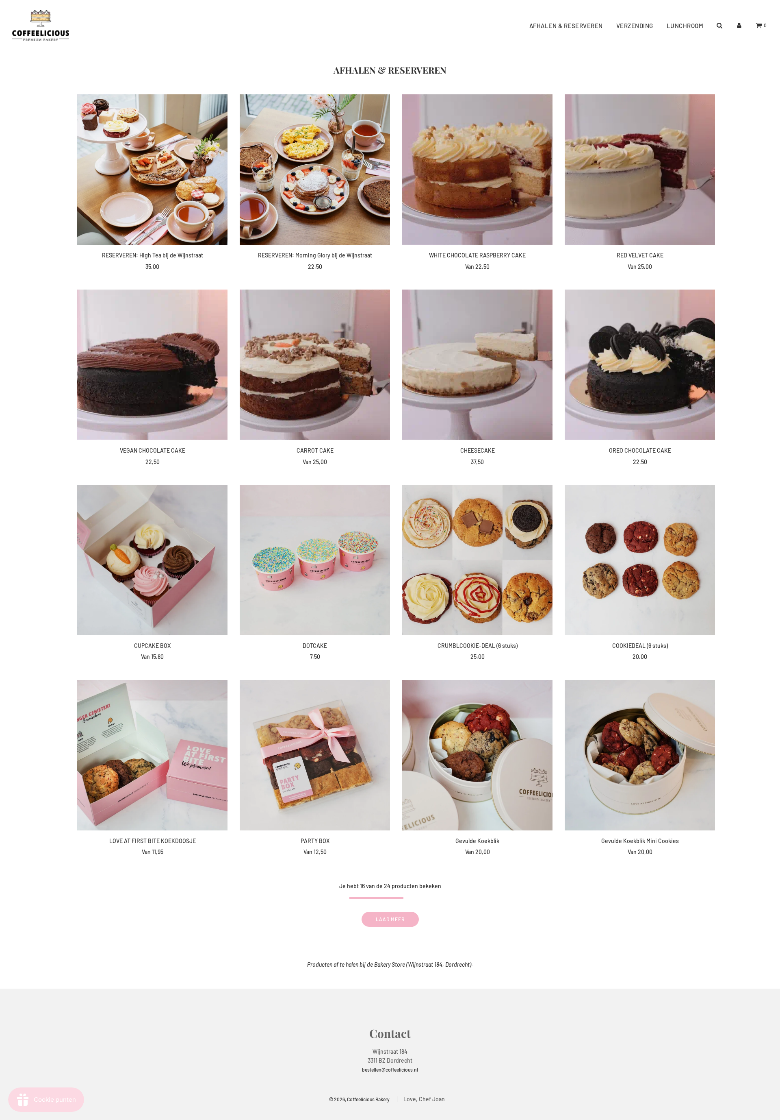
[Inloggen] (739, 25)
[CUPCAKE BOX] (152, 560)
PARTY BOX (315, 840)
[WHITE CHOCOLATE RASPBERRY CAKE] (477, 169)
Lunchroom (685, 25)
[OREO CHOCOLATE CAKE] (640, 365)
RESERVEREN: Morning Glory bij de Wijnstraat (315, 255)
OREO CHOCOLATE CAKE (640, 450)
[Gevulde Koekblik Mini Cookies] (640, 755)
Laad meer (390, 919)
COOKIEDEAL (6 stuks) (640, 645)
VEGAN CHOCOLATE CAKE (152, 450)
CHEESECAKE (477, 450)
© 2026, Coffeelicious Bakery (359, 1099)
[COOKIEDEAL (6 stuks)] (640, 560)
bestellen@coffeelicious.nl (390, 1069)
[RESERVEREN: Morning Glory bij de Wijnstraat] (315, 169)
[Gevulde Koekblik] (477, 755)
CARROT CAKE (315, 450)
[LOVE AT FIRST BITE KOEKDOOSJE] (152, 755)
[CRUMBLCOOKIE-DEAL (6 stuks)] (477, 560)
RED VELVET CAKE (640, 255)
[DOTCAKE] (315, 560)
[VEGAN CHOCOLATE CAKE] (152, 365)
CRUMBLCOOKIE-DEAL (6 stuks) (478, 645)
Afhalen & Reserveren (566, 25)
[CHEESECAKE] (477, 365)
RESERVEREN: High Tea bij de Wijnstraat (152, 255)
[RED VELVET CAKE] (640, 169)
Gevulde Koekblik (477, 840)
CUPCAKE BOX (152, 645)
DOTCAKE (315, 645)
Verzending (634, 25)
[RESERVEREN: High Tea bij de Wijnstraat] (152, 169)
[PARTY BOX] (315, 755)
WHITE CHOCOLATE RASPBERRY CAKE (477, 255)
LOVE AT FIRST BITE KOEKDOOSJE (152, 840)
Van (477, 266)
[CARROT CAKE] (315, 365)
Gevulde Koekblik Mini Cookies (640, 840)
